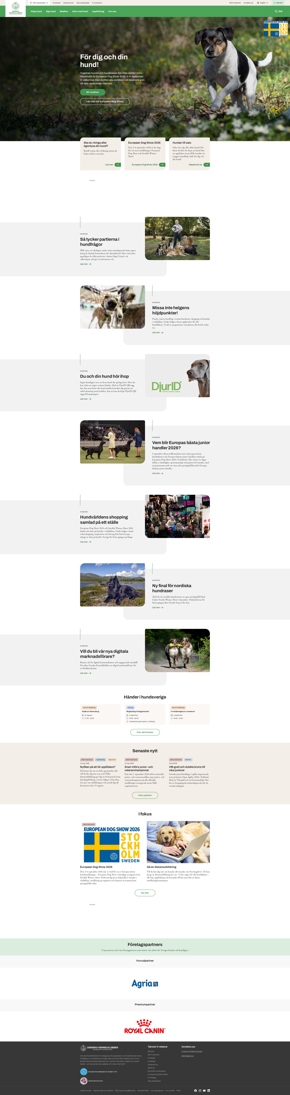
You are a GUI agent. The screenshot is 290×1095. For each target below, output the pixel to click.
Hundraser (57, 3)
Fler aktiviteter (145, 732)
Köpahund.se (153, 1064)
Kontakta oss (248, 3)
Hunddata (151, 1058)
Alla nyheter (145, 795)
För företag (152, 1078)
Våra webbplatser (82, 3)
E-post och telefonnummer (192, 1051)
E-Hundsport (97, 3)
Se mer (145, 893)
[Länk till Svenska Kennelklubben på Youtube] (204, 1090)
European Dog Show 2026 (158, 1074)
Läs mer (84, 264)
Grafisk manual (85, 1090)
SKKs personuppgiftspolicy (125, 1090)
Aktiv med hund (80, 11)
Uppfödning (98, 11)
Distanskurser (68, 3)
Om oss (112, 11)
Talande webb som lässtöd (103, 1090)
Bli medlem (92, 92)
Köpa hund (36, 11)
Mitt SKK (151, 1051)
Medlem (64, 11)
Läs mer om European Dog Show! (105, 101)
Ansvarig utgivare (157, 1090)
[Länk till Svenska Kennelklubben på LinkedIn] (209, 1090)
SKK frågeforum (188, 1056)
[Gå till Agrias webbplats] (145, 983)
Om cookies (170, 1090)
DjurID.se (151, 1068)
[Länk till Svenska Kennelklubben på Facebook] (195, 1090)
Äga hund (51, 11)
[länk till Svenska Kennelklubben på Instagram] (200, 1090)
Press (178, 1090)
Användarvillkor (143, 1090)
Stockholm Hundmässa (156, 1071)
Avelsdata (151, 1061)
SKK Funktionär (235, 3)
